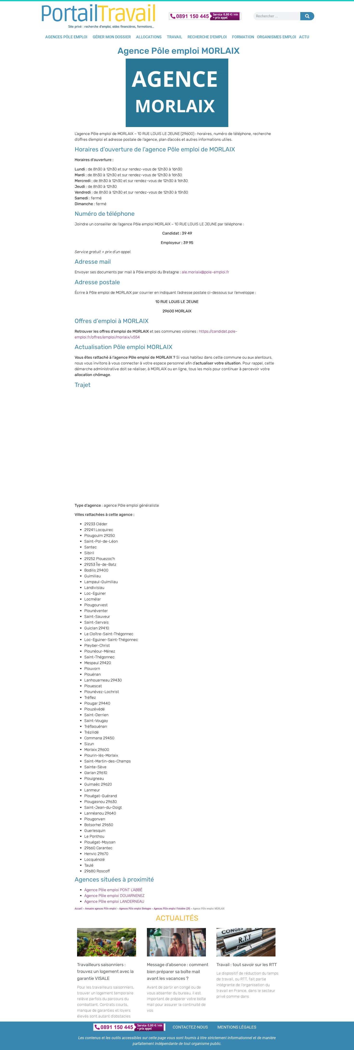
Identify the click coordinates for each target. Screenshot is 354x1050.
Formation (243, 37)
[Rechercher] (307, 16)
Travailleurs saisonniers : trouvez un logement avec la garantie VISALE (105, 971)
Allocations (149, 37)
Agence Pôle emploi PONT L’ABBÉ (113, 890)
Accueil (78, 908)
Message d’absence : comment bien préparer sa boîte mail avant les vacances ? (177, 971)
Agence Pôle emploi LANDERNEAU (114, 901)
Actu (304, 37)
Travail (174, 37)
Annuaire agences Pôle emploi (101, 908)
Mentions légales (236, 1027)
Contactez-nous (190, 1027)
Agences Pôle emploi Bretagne (135, 908)
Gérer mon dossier (112, 37)
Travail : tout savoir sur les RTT (247, 964)
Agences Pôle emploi (66, 37)
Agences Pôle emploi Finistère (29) (172, 908)
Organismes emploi (276, 37)
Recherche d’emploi (207, 37)
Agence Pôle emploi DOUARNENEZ (114, 895)
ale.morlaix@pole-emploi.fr (205, 272)
